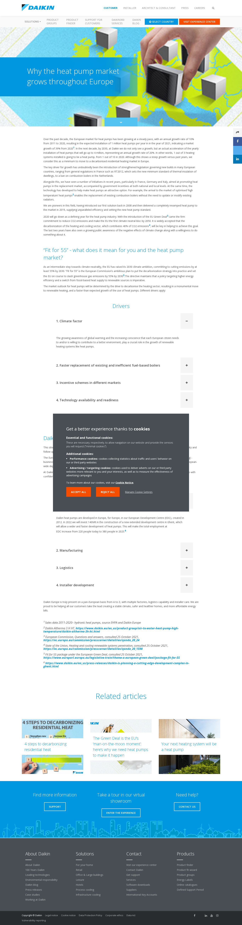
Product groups (53, 21)
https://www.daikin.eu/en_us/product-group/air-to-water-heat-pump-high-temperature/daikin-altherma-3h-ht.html (111, 629)
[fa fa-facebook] (195, 915)
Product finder (72, 21)
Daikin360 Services (118, 21)
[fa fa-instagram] (217, 915)
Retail (79, 870)
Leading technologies (37, 874)
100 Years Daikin (34, 870)
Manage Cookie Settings (139, 492)
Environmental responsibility (41, 879)
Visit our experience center (141, 865)
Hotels (79, 884)
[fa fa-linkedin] (206, 915)
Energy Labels (185, 879)
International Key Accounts (141, 894)
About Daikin (32, 865)
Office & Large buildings (89, 874)
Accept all (78, 492)
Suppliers (131, 889)
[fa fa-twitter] (200, 915)
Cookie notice (68, 915)
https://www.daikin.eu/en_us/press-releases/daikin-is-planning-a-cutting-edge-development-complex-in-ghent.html (116, 664)
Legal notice (51, 915)
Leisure (80, 879)
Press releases (33, 889)
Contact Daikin (134, 870)
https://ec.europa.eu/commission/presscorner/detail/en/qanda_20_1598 (93, 649)
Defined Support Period (190, 889)
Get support (133, 874)
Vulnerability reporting (34, 920)
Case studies (32, 894)
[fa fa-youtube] (212, 915)
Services (131, 879)
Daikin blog (136, 21)
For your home (84, 865)
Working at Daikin (35, 899)
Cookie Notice (124, 482)
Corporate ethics (114, 915)
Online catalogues (187, 884)
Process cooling (85, 889)
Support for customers (93, 21)
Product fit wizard (187, 870)
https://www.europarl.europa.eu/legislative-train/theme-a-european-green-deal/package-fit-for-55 (111, 658)
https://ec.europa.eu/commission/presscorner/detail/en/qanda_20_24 (91, 640)
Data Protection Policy (90, 915)
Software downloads (138, 884)
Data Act (130, 915)
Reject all (108, 492)
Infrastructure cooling (88, 894)
